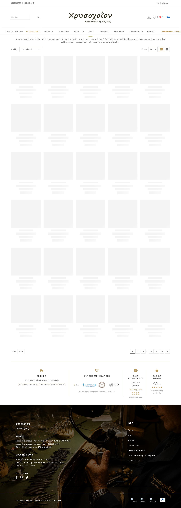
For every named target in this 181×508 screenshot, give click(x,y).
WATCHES (151, 31)
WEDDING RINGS (33, 31)
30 (151, 49)
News (130, 400)
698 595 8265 (29, 3)
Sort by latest (26, 49)
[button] (161, 49)
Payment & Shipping (136, 415)
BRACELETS (79, 31)
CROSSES (48, 31)
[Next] (167, 316)
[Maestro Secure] (153, 465)
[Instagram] (22, 442)
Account (131, 405)
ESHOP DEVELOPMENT (24, 466)
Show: (144, 49)
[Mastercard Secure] (143, 465)
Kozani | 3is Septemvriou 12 (28, 412)
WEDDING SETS (136, 31)
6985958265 (66, 406)
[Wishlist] (154, 17)
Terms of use (133, 410)
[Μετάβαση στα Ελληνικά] (168, 17)
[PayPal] (162, 465)
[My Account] (149, 17)
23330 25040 (54, 409)
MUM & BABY (119, 31)
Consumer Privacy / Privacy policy (142, 420)
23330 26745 (16, 3)
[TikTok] (27, 442)
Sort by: (14, 49)
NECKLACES (63, 31)
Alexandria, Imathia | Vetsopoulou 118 (32, 409)
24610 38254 (45, 412)
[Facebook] (17, 442)
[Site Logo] (90, 17)
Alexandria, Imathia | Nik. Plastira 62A (32, 406)
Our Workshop (162, 3)
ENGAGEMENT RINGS (14, 31)
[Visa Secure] (134, 465)
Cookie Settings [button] (151, 502)
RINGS (91, 31)
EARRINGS (104, 31)
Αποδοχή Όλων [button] (169, 502)
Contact (131, 395)
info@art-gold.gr (23, 393)
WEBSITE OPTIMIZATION (44, 466)
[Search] (39, 17)
